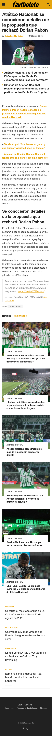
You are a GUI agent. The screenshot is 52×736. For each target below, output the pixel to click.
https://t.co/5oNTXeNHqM (31, 291)
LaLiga (8, 669)
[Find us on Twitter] (27, 728)
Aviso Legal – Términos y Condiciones (21, 708)
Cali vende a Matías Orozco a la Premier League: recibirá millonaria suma (25, 635)
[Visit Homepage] (26, 4)
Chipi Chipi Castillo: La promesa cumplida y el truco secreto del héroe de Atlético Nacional (25, 589)
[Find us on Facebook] (23, 728)
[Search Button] (48, 4)
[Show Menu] (3, 4)
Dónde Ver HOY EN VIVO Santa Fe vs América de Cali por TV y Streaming (25, 656)
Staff (20, 704)
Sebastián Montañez (14, 36)
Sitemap (43, 708)
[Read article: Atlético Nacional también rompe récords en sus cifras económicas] (26, 525)
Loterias (9, 607)
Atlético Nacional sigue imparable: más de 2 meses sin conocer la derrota (24, 452)
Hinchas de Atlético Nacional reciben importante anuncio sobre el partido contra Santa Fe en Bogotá (26, 88)
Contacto (28, 704)
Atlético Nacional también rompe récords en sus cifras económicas (24, 544)
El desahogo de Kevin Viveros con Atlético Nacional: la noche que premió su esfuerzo (24, 498)
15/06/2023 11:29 (35, 36)
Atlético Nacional (14, 351)
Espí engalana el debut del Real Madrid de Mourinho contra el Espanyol (23, 677)
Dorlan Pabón (15, 306)
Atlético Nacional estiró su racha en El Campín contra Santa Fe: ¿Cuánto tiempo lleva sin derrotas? (26, 76)
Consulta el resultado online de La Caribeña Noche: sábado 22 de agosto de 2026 (24, 614)
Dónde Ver (10, 648)
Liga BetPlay (11, 627)
